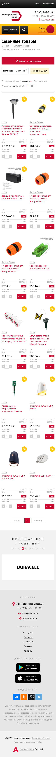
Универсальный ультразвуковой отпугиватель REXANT (12, 408)
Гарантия (28, 646)
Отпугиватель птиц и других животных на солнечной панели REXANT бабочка (39, 340)
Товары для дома (10, 49)
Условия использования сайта (28, 742)
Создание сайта (26, 749)
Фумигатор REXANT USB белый (41, 407)
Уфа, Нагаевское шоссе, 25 (30, 603)
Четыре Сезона (36, 122)
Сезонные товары (31, 49)
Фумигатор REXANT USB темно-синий (13, 477)
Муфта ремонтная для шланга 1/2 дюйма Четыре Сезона (40, 198)
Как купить (28, 632)
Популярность (40, 81)
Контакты (28, 650)
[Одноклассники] (24, 697)
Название (25, 81)
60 (18, 86)
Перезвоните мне (46, 19)
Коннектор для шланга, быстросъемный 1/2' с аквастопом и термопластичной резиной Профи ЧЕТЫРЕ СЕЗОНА (41, 132)
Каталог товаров (21, 45)
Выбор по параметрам (30, 60)
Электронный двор (41, 738)
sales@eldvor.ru (30, 613)
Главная (5, 45)
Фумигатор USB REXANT (41, 475)
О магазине (28, 641)
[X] (31, 697)
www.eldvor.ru (30, 618)
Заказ (45, 29)
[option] (28, 567)
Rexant (4, 122)
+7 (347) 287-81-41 (43, 12)
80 (22, 86)
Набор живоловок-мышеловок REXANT (39, 267)
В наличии (20, 70)
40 (14, 86)
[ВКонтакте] (16, 697)
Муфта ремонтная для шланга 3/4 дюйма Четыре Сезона (12, 268)
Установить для (31, 667)
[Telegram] (38, 697)
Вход (37, 3)
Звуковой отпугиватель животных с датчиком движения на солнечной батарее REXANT (13, 130)
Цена (16, 81)
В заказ (21, 156)
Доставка (28, 637)
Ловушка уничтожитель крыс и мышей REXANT (13, 197)
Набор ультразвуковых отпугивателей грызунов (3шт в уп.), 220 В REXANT (14, 338)
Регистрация (48, 3)
